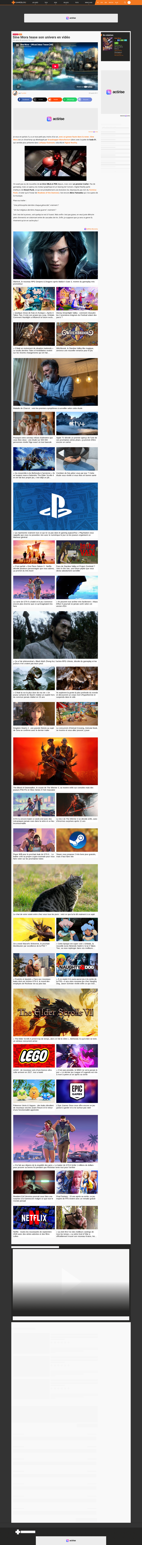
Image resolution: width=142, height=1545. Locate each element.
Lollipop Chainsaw (47, 142)
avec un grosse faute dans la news (74, 137)
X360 (122, 40)
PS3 (118, 40)
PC (98, 2)
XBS (106, 2)
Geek (55, 2)
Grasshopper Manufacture (59, 139)
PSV (126, 40)
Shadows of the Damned (48, 193)
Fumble (23, 93)
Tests (77, 2)
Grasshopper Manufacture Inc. (119, 54)
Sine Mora (117, 38)
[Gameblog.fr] (19, 2)
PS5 (102, 2)
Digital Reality (71, 142)
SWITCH (111, 2)
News (20, 34)
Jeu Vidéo (35, 2)
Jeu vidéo (15, 34)
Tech (46, 2)
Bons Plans (88, 2)
